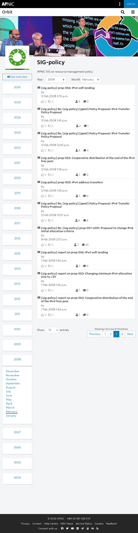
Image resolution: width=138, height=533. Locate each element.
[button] (122, 12)
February (11, 411)
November (13, 375)
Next (130, 334)
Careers (99, 523)
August (10, 387)
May (9, 399)
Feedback (111, 523)
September (13, 383)
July (8, 391)
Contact (36, 523)
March (10, 407)
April (9, 403)
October (11, 379)
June (9, 395)
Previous (94, 334)
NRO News (67, 523)
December (12, 371)
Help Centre (51, 523)
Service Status (84, 523)
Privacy (25, 523)
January (11, 415)
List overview (18, 76)
